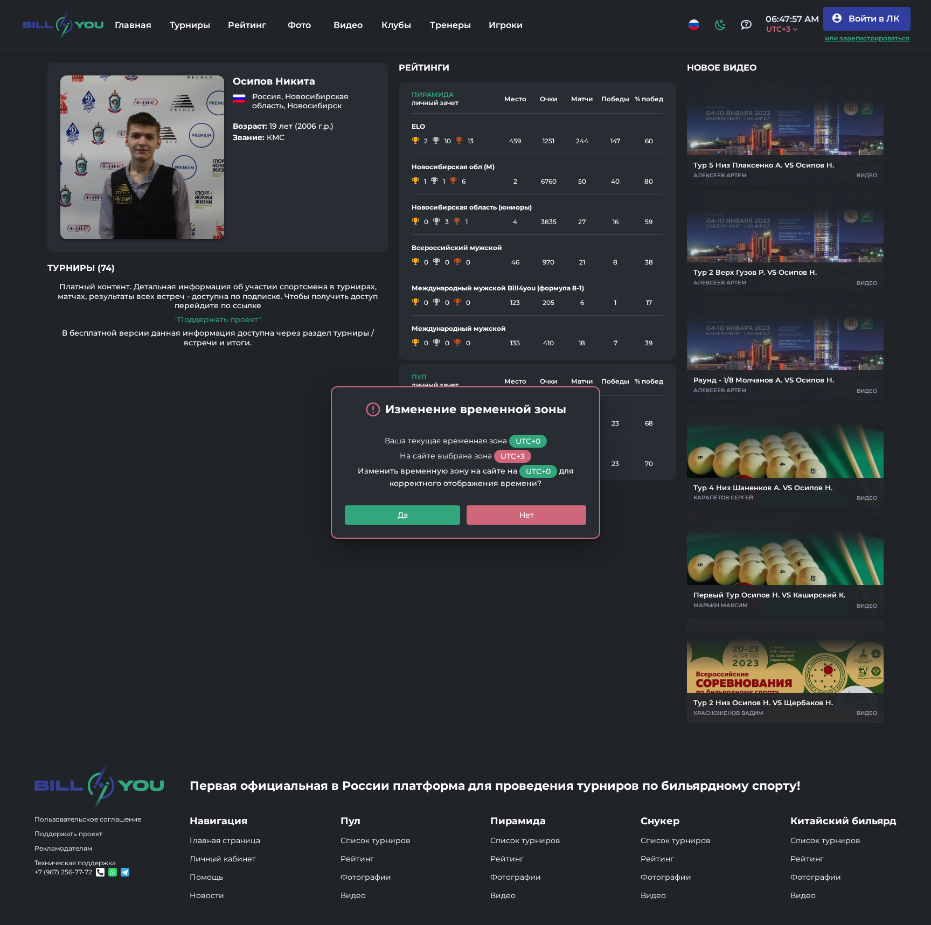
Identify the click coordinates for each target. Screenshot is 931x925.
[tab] (133, 25)
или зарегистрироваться (867, 38)
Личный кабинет (223, 859)
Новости (207, 895)
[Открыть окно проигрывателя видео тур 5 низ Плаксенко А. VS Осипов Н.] (785, 133)
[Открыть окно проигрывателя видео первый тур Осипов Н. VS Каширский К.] (785, 564)
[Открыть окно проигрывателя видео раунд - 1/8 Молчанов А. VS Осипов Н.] (785, 348)
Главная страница (225, 840)
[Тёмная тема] (720, 25)
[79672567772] (100, 872)
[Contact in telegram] (112, 872)
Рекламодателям (63, 848)
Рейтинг (357, 859)
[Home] (63, 25)
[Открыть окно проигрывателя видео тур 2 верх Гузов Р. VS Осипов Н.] (785, 241)
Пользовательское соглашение (87, 819)
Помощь (206, 877)
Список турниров (376, 840)
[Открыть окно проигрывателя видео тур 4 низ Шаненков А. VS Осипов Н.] (785, 456)
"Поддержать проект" (218, 319)
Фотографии (366, 877)
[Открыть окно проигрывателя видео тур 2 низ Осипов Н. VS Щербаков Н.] (785, 671)
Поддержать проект (68, 834)
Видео (353, 895)
